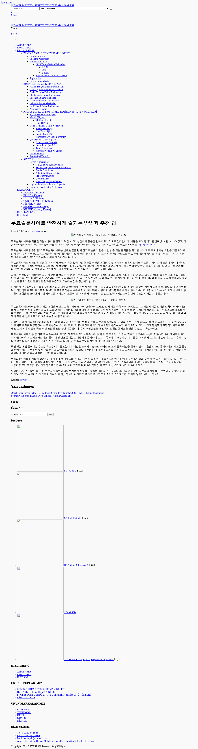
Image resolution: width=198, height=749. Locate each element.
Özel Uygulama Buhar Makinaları (46, 89)
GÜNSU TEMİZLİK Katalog (38, 201)
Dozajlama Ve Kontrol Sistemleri (46, 187)
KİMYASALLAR (32, 159)
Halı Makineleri (37, 56)
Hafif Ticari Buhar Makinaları (44, 106)
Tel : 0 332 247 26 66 (27, 732)
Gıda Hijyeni (42, 123)
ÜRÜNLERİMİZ (25, 50)
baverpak (36, 231)
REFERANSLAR (26, 212)
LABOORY (23, 709)
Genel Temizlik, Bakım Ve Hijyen (46, 125)
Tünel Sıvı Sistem (44, 148)
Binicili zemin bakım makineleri (51, 75)
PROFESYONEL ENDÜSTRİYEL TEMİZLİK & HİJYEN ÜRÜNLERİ (60, 111)
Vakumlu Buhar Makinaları (43, 103)
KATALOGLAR (25, 189)
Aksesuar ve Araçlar (39, 109)
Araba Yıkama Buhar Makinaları (46, 92)
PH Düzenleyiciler (45, 176)
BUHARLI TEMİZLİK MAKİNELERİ (37, 692)
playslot (23, 379)
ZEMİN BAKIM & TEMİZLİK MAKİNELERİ (47, 53)
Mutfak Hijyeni (37, 117)
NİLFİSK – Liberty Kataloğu (37, 209)
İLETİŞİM (22, 215)
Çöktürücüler (42, 178)
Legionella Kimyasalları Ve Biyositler (48, 184)
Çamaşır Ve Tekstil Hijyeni (43, 139)
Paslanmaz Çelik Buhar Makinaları (47, 86)
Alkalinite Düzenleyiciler (48, 173)
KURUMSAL (24, 47)
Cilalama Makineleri (39, 58)
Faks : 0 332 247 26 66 (28, 735)
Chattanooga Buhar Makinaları (45, 95)
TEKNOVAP (24, 712)
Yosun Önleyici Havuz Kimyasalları (53, 167)
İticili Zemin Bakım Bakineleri (50, 64)
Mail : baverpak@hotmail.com (32, 738)
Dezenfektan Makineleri (41, 81)
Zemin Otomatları (38, 61)
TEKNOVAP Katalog (34, 192)
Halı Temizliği (43, 131)
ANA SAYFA (24, 45)
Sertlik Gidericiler (44, 170)
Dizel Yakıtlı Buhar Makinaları (44, 100)
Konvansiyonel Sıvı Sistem (49, 150)
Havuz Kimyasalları (39, 162)
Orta (44, 70)
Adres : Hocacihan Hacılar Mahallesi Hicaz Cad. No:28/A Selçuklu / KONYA (55, 741)
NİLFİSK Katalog (32, 203)
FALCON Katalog (32, 195)
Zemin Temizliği (44, 134)
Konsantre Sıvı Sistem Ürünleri (51, 136)
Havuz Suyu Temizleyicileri (49, 164)
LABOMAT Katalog (33, 198)
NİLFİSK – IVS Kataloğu (36, 206)
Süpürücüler (35, 78)
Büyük (45, 72)
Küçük (45, 67)
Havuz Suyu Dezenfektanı (49, 181)
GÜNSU (21, 718)
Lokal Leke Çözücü (45, 145)
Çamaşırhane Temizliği (47, 142)
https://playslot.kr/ (146, 244)
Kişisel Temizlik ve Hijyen (43, 114)
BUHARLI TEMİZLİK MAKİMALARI (43, 84)
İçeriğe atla (6, 2)
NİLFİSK (22, 720)
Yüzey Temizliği (44, 128)
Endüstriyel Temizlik (40, 156)
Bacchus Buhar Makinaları (43, 97)
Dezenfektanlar (37, 153)
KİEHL (21, 715)
